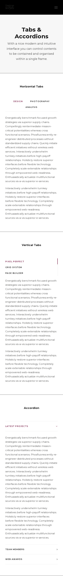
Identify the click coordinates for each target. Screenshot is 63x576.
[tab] (31, 426)
